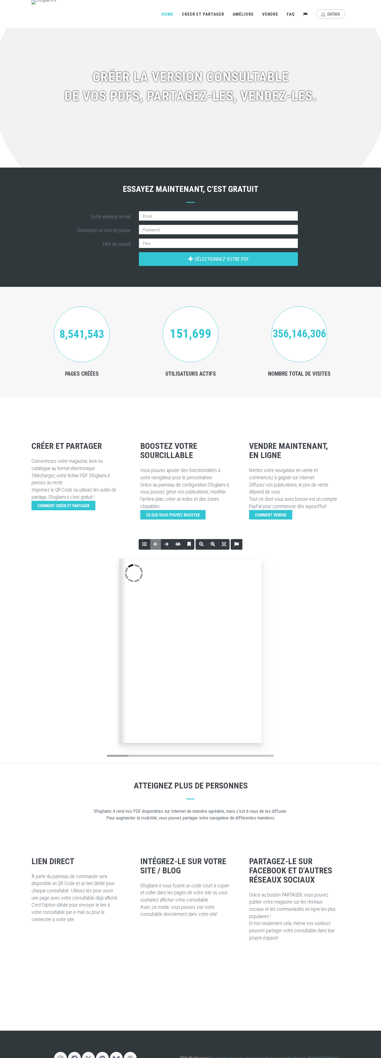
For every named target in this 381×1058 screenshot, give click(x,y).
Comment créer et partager (63, 506)
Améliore (243, 14)
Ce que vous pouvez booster (173, 515)
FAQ (291, 14)
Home (167, 14)
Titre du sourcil (116, 244)
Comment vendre (270, 515)
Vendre (270, 14)
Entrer (333, 14)
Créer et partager (203, 14)
